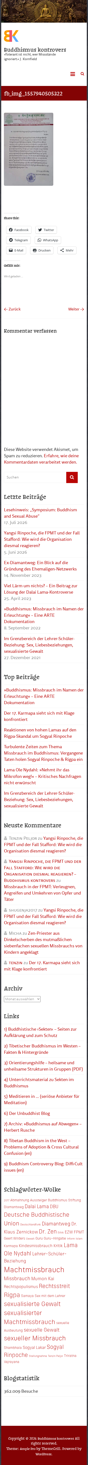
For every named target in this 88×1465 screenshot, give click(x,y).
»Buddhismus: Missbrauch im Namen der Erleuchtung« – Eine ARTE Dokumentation (44, 615)
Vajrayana (11, 1361)
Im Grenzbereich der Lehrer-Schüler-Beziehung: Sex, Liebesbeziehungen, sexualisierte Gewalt (39, 644)
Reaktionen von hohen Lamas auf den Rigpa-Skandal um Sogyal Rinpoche (40, 733)
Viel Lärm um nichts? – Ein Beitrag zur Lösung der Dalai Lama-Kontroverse (40, 589)
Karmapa (11, 1245)
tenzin (15, 963)
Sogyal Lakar (34, 1347)
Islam (79, 1238)
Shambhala (13, 1347)
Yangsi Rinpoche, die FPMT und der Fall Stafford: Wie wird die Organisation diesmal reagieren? (42, 539)
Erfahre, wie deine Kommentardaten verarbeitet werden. (41, 459)
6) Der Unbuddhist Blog (27, 1113)
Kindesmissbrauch (36, 1245)
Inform (71, 1238)
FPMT (79, 1231)
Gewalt (30, 1238)
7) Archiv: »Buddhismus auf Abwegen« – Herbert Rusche (43, 1127)
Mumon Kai (42, 1278)
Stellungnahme (38, 1356)
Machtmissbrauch (34, 1269)
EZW (69, 1231)
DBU (54, 1206)
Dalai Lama (37, 1206)
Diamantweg (56, 1223)
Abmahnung (19, 1200)
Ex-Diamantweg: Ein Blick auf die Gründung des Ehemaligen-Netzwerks (40, 566)
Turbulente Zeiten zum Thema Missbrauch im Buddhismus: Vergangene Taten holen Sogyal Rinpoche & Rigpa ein (43, 753)
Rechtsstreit (54, 1285)
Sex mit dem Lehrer (50, 1295)
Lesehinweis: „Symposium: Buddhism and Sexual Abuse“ (40, 513)
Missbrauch (17, 1278)
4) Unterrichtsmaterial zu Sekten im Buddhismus (39, 1082)
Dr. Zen (48, 1231)
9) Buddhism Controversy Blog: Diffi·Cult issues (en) (43, 1167)
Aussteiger (38, 1200)
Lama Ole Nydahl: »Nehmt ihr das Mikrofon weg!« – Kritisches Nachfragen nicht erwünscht (42, 776)
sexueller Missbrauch (35, 1337)
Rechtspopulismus (21, 1286)
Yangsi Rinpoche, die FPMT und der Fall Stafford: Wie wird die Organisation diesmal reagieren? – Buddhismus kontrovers (42, 871)
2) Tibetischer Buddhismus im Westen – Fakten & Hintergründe (42, 1049)
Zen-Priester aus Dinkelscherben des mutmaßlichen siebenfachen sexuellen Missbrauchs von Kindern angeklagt (43, 942)
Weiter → (76, 309)
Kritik (58, 1245)
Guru (39, 1238)
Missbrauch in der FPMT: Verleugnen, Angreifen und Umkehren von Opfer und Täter (42, 893)
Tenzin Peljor (55, 1356)
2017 (6, 1200)
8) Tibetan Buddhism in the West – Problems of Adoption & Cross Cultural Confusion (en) (41, 1147)
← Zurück (12, 309)
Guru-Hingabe (55, 1238)
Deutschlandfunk (30, 1224)
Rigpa (12, 1294)
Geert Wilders (14, 1238)
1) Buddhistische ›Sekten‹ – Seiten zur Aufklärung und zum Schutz (40, 1032)
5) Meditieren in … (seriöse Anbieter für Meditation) (41, 1099)
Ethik (61, 1232)
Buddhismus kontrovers (35, 49)
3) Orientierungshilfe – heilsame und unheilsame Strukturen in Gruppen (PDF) (43, 1066)
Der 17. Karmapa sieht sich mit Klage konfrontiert (39, 716)
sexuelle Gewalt (41, 1329)
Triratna (70, 1355)
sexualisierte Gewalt (32, 1303)
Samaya (27, 1295)
